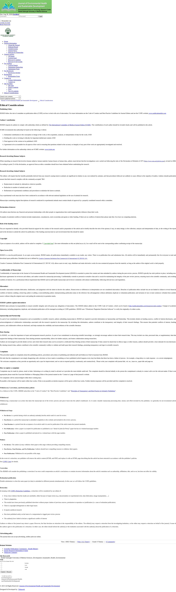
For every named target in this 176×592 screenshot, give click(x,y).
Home (6, 41)
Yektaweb (21, 589)
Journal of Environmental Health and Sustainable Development (39, 586)
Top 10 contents (13, 91)
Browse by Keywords (15, 62)
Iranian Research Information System (16, 550)
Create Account (5, 23)
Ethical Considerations (11, 93)
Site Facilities (8, 84)
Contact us (7, 78)
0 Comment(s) (110, 542)
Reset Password (5, 24)
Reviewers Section (14, 73)
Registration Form (14, 76)
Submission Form (13, 69)
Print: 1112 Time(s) (83, 542)
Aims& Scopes (13, 49)
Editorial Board (13, 47)
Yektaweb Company (10, 552)
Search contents (13, 87)
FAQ (9, 89)
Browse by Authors (14, 60)
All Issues (11, 56)
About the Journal (14, 45)
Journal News (12, 51)
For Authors (8, 63)
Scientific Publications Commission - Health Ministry (21, 549)
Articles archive (9, 54)
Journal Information (10, 43)
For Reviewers (9, 71)
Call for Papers (13, 65)
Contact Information (14, 80)
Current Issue (12, 58)
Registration (8, 74)
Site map (11, 85)
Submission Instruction (15, 67)
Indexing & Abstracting (15, 52)
